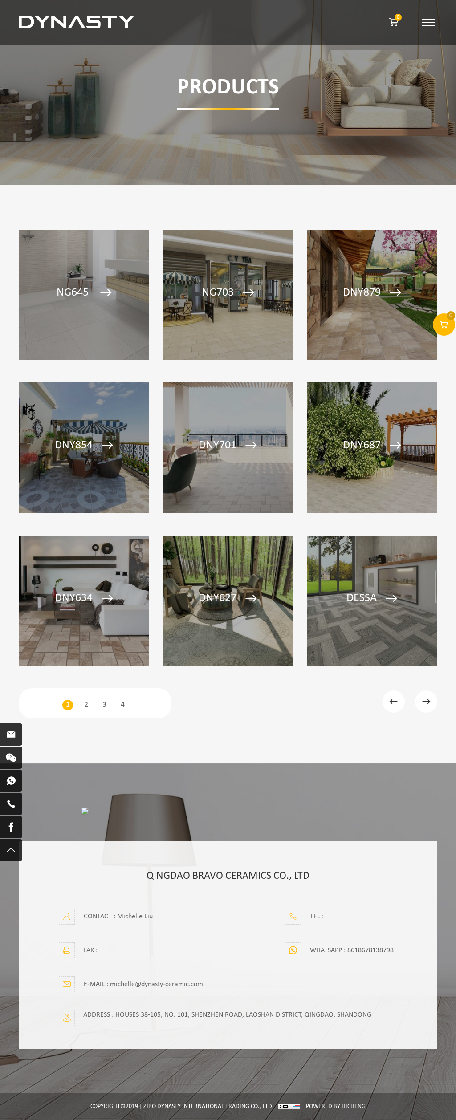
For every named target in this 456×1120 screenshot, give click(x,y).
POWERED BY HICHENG (336, 1106)
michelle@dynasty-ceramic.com (156, 984)
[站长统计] (289, 1106)
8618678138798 (370, 950)
